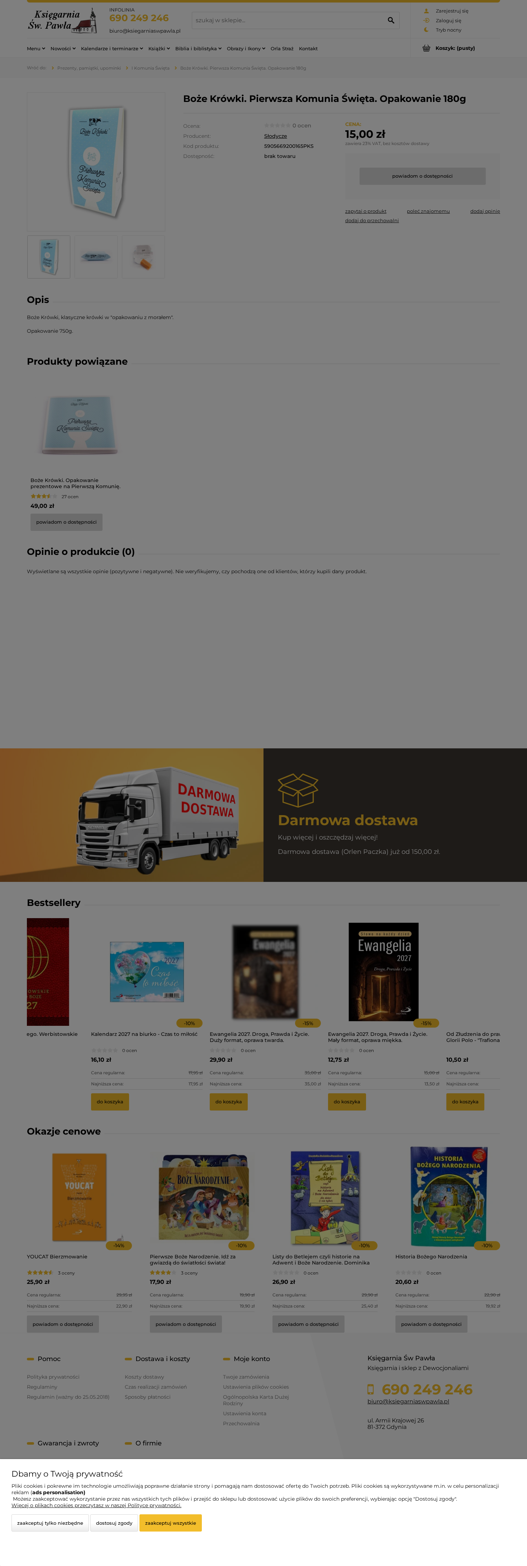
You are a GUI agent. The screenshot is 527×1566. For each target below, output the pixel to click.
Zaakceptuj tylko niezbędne (50, 1523)
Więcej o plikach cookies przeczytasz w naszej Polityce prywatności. (96, 1505)
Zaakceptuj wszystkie (170, 1523)
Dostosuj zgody (114, 1523)
